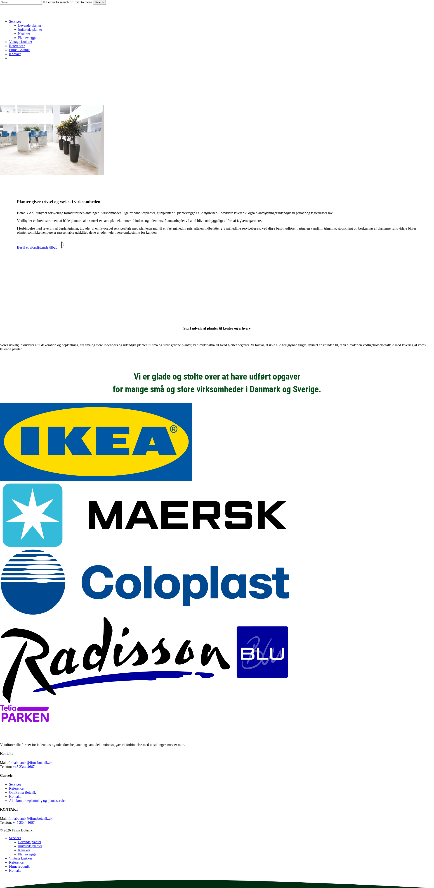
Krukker (24, 850)
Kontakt (15, 796)
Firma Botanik (19, 866)
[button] (41, 247)
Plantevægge (27, 854)
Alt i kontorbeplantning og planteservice (37, 801)
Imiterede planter (30, 846)
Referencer (17, 788)
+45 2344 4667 (24, 767)
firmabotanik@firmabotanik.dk (30, 763)
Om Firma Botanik (22, 792)
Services (15, 784)
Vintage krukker (20, 858)
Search (99, 2)
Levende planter (29, 842)
